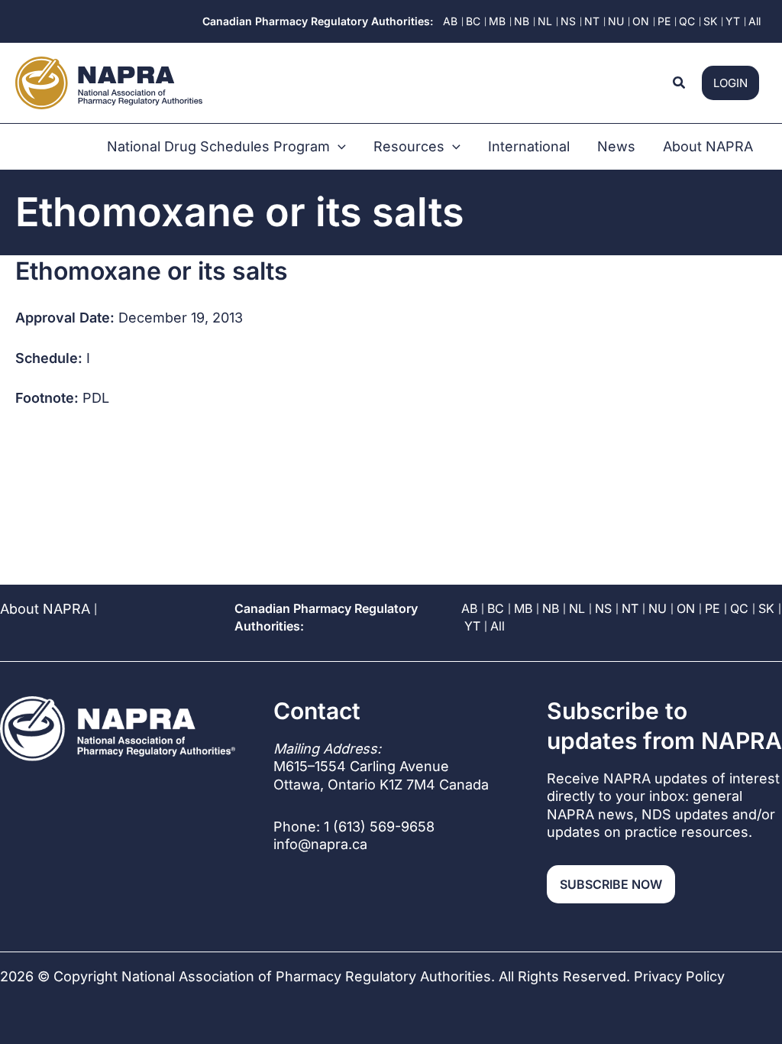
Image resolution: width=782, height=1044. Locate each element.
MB (523, 608)
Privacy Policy (679, 976)
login (730, 83)
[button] (680, 82)
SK (766, 608)
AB (469, 608)
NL (577, 608)
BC (495, 608)
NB (550, 608)
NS (603, 608)
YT (472, 626)
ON (686, 608)
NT (630, 608)
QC (739, 608)
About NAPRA (45, 609)
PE (712, 608)
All (497, 626)
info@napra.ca (320, 844)
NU (657, 608)
